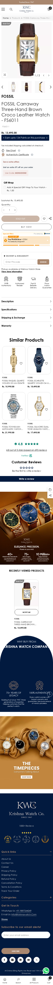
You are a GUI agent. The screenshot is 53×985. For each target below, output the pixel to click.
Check (43, 262)
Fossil (4, 377)
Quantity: (6, 204)
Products (16, 18)
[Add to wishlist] (21, 363)
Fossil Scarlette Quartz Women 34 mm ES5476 (39, 382)
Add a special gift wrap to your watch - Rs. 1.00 (26, 189)
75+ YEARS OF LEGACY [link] (13, 694)
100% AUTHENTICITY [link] (39, 692)
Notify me (27, 612)
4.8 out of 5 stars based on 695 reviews (26, 450)
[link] (44, 218)
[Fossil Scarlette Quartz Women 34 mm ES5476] (39, 360)
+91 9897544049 (23, 910)
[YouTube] (29, 960)
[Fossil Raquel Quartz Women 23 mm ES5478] (13, 360)
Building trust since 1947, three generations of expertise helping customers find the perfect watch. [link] (14, 703)
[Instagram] (12, 960)
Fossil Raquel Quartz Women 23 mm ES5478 (13, 382)
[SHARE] (49, 218)
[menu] (3, 9)
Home (6, 18)
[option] (26, 50)
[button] (43, 75)
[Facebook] (4, 960)
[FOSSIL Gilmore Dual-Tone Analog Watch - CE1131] (39, 406)
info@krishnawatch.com (23, 914)
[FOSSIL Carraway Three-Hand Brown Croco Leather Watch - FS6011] (26, 594)
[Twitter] (37, 960)
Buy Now (26, 227)
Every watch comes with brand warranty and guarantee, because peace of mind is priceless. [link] (39, 700)
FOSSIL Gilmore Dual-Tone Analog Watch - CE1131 (39, 428)
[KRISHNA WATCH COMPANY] (26, 752)
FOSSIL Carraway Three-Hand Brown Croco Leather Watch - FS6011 (26, 623)
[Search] (11, 9)
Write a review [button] (26, 478)
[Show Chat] (46, 970)
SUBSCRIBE (16, 951)
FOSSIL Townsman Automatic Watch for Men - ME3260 (11, 428)
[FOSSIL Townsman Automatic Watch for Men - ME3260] (13, 406)
